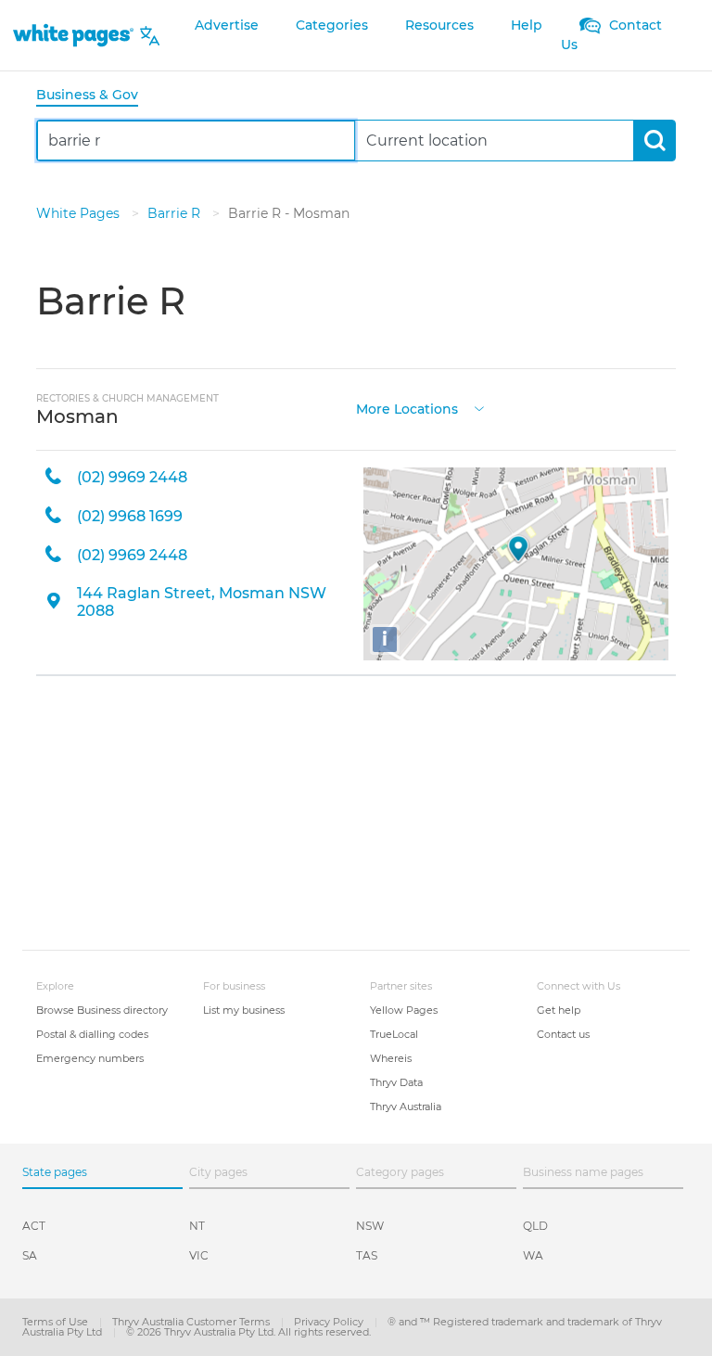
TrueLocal (394, 1034)
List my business (244, 1010)
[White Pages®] (73, 36)
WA (533, 1255)
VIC (199, 1255)
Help (526, 25)
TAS (366, 1255)
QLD (535, 1226)
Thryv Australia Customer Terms (192, 1321)
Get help (558, 1010)
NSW (370, 1226)
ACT (33, 1226)
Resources (439, 25)
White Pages (79, 213)
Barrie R (175, 213)
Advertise (227, 25)
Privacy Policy (330, 1321)
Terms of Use (56, 1321)
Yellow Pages (404, 1010)
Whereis (391, 1058)
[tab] (94, 96)
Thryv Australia (405, 1106)
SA (29, 1255)
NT (197, 1226)
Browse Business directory (102, 1010)
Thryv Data (396, 1082)
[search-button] (654, 140)
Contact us (563, 1034)
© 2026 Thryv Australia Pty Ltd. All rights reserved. (248, 1331)
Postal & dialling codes (92, 1034)
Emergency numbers (90, 1058)
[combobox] (196, 140)
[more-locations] (479, 407)
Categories (332, 25)
